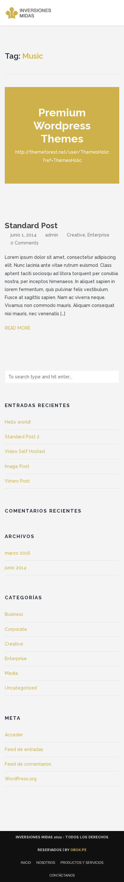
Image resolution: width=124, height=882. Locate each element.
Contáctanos (62, 875)
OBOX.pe (78, 850)
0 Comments (24, 242)
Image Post (17, 466)
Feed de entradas (24, 749)
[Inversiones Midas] (30, 12)
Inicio (26, 863)
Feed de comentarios (28, 764)
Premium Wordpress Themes (62, 125)
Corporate (16, 629)
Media (11, 673)
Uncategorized (21, 687)
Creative (76, 234)
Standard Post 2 (22, 436)
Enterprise (98, 234)
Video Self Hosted (25, 451)
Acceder (14, 734)
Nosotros (45, 863)
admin (51, 234)
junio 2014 (15, 567)
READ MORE (18, 328)
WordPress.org (21, 778)
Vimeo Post (17, 481)
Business (14, 614)
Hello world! (18, 422)
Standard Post (31, 225)
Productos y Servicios (81, 863)
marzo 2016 (17, 553)
